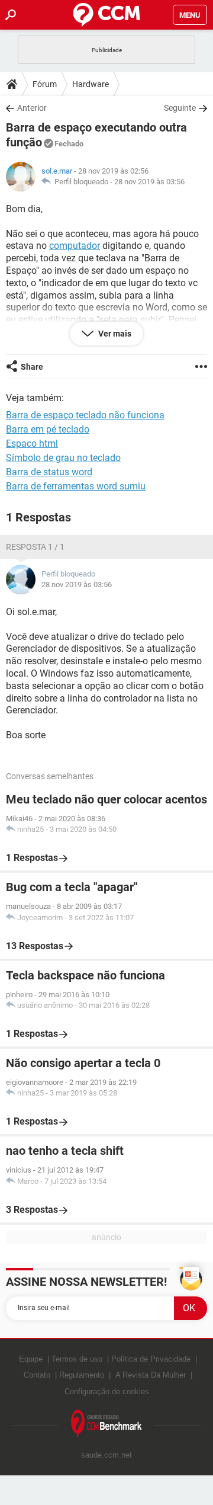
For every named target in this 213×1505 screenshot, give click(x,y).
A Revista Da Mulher (150, 1374)
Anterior (32, 108)
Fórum (45, 84)
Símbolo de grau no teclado (63, 457)
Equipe (31, 1358)
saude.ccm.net (106, 1454)
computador (74, 245)
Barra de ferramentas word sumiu (76, 486)
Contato (37, 1374)
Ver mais (113, 333)
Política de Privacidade (151, 1358)
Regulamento (81, 1374)
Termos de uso (76, 1358)
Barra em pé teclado (47, 429)
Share (32, 367)
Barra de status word (49, 472)
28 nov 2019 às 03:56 (149, 181)
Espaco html (32, 443)
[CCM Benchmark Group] (106, 1424)
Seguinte (180, 108)
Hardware (90, 84)
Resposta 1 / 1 (35, 547)
